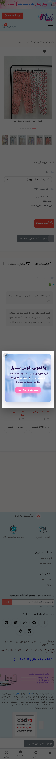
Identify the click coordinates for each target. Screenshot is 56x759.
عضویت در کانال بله (28, 390)
